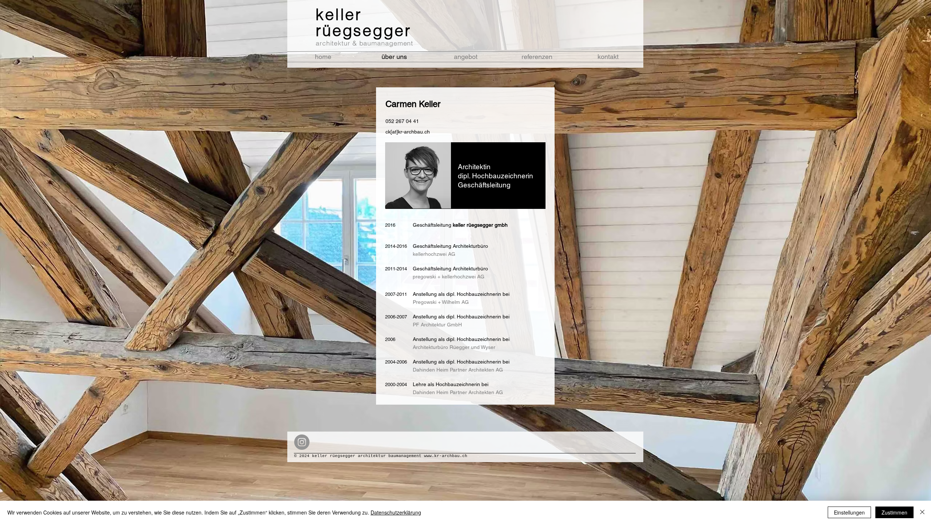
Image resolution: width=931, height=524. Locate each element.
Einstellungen (849, 512)
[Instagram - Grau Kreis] (301, 442)
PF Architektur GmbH (437, 325)
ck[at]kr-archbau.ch (407, 132)
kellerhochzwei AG (434, 254)
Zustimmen (894, 512)
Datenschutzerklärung (396, 512)
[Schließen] (922, 512)
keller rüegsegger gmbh (480, 225)
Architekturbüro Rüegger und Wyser (454, 347)
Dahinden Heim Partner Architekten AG (458, 392)
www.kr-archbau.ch (445, 456)
